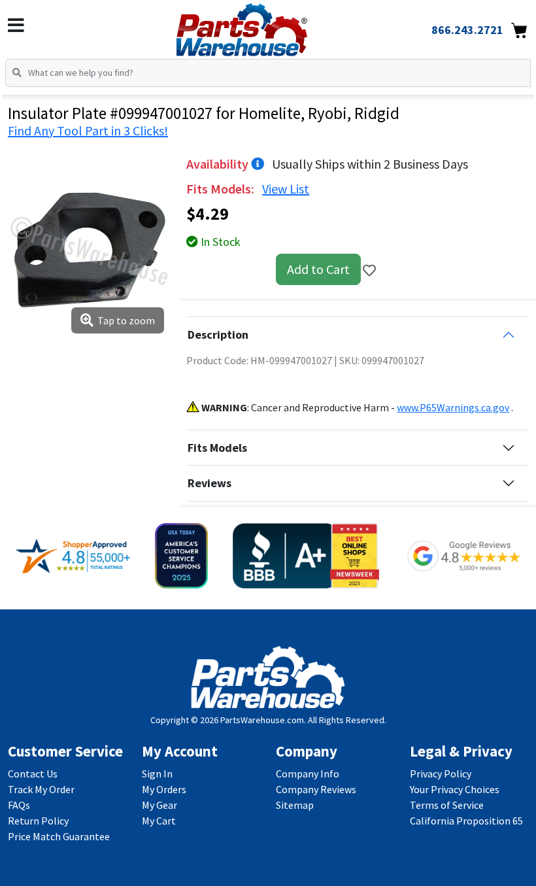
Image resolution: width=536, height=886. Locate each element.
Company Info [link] (307, 773)
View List (285, 188)
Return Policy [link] (38, 820)
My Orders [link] (164, 789)
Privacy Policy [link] (440, 773)
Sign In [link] (157, 773)
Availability (218, 164)
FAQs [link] (19, 804)
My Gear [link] (159, 804)
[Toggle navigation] (16, 25)
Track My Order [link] (41, 789)
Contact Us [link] (33, 773)
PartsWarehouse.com (262, 720)
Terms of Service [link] (447, 804)
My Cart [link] (159, 820)
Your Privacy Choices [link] (454, 789)
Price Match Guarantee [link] (59, 836)
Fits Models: (221, 188)
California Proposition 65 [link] (466, 820)
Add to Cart (318, 269)
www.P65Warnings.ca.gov (453, 407)
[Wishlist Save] (369, 270)
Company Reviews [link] (316, 789)
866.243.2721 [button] (467, 29)
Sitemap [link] (295, 804)
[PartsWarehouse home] (263, 25)
